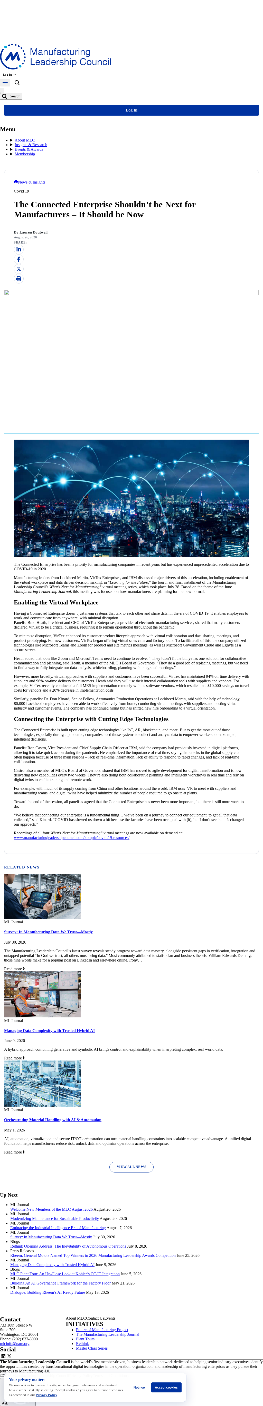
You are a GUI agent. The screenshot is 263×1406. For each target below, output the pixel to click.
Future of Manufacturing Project (102, 1330)
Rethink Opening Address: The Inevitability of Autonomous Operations (68, 1246)
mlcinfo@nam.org (15, 1343)
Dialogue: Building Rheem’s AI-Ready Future (47, 1292)
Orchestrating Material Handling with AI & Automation (52, 1120)
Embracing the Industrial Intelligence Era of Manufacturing (58, 1228)
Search (14, 96)
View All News (131, 1167)
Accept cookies (166, 1387)
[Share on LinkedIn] (19, 249)
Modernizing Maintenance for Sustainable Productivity (54, 1218)
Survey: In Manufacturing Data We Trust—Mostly (48, 932)
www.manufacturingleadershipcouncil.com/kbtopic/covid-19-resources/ (71, 837)
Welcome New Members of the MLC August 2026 (51, 1209)
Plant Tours (85, 1339)
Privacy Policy (46, 1395)
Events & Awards (29, 149)
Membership (25, 154)
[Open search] (17, 83)
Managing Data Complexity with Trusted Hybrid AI (49, 1030)
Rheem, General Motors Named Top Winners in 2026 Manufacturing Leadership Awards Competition (93, 1255)
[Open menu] (5, 82)
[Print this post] (19, 279)
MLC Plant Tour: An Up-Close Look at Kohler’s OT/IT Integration (65, 1274)
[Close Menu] (2, 90)
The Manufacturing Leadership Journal (107, 1334)
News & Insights (31, 182)
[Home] (16, 182)
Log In (7, 74)
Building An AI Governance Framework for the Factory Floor (60, 1283)
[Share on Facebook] (19, 259)
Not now (139, 1387)
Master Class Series (92, 1348)
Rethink (82, 1343)
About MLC (25, 140)
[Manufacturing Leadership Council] (55, 68)
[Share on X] (19, 269)
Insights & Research (31, 145)
